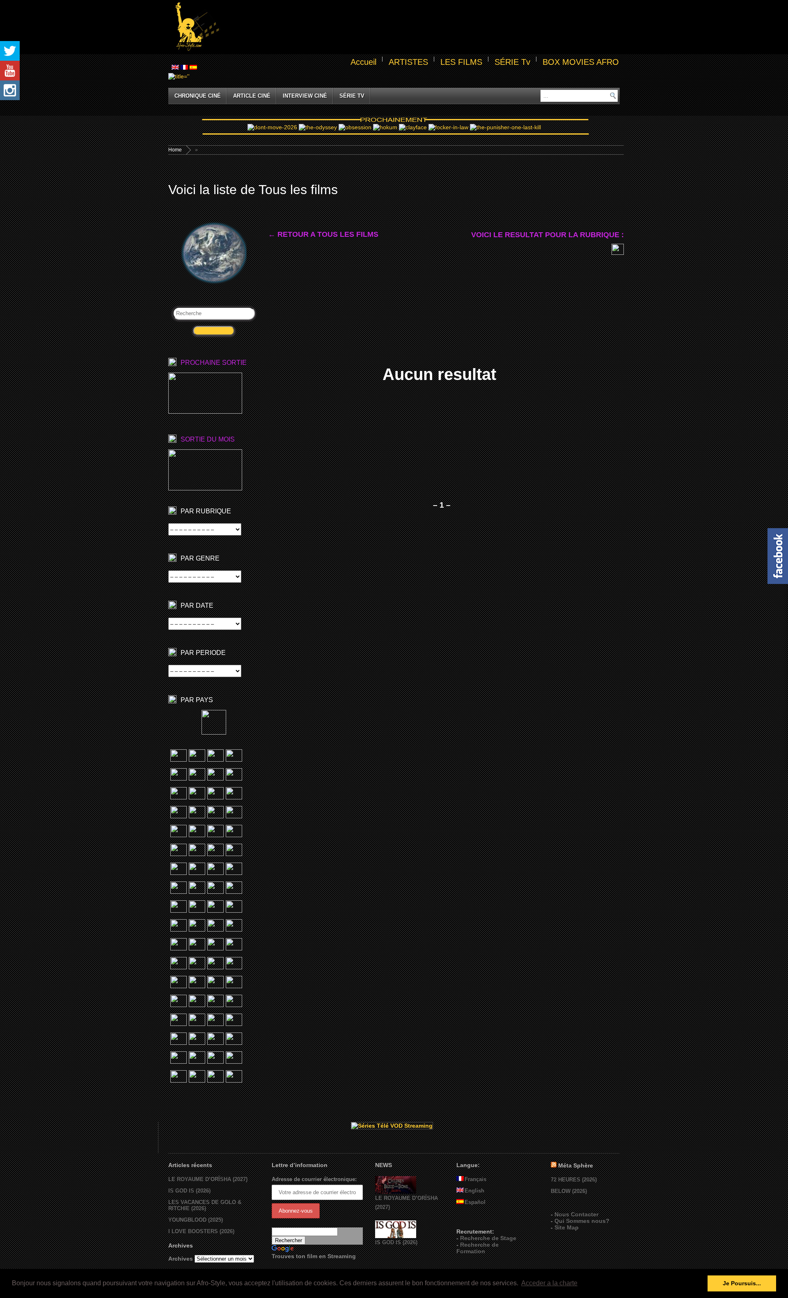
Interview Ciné (305, 96)
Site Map (566, 1227)
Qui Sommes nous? (581, 1221)
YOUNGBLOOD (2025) (195, 1220)
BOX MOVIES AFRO (581, 61)
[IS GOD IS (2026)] (395, 1236)
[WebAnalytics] (472, 1219)
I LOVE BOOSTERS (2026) (201, 1231)
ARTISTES (408, 61)
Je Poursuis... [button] (742, 1283)
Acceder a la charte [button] (549, 1283)
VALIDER (213, 331)
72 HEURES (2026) (574, 1180)
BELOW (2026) (569, 1191)
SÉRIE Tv (512, 61)
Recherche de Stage (488, 1238)
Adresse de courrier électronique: (314, 1179)
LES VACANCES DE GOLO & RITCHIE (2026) (204, 1205)
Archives (180, 1258)
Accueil (363, 61)
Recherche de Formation (477, 1248)
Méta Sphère (575, 1165)
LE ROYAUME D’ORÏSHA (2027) (207, 1179)
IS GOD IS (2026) (189, 1191)
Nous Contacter (576, 1214)
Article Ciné (251, 96)
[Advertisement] (421, 27)
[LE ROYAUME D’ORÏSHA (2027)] (395, 1192)
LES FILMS (461, 61)
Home (175, 150)
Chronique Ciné (197, 96)
